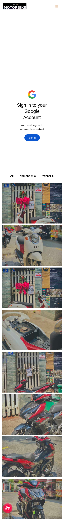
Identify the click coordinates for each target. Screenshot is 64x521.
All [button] (11, 176)
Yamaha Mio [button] (28, 176)
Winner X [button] (48, 176)
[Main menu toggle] (57, 6)
